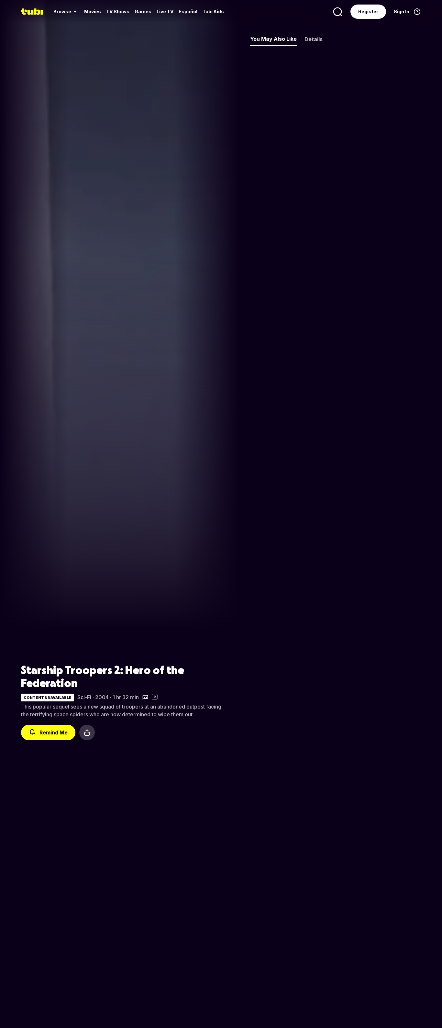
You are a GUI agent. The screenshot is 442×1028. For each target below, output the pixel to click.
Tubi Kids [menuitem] (213, 11)
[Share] (87, 732)
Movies (92, 11)
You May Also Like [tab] (273, 39)
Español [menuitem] (188, 11)
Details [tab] (313, 39)
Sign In (401, 11)
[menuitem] (66, 12)
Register (368, 11)
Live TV (165, 11)
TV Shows (117, 11)
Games (143, 11)
